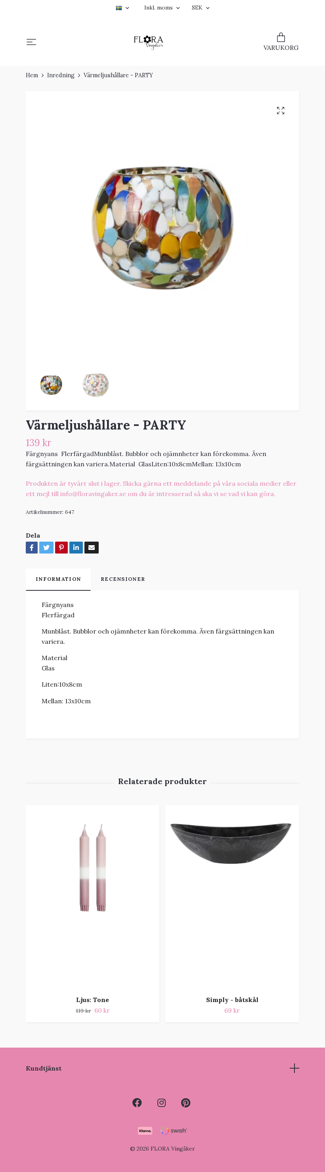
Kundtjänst (43, 1068)
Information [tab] (58, 579)
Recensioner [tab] (123, 579)
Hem (32, 75)
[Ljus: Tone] (92, 897)
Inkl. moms (159, 7)
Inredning (61, 75)
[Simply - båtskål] (232, 897)
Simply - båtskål (232, 1000)
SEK (198, 7)
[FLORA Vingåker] (148, 43)
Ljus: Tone (92, 1000)
